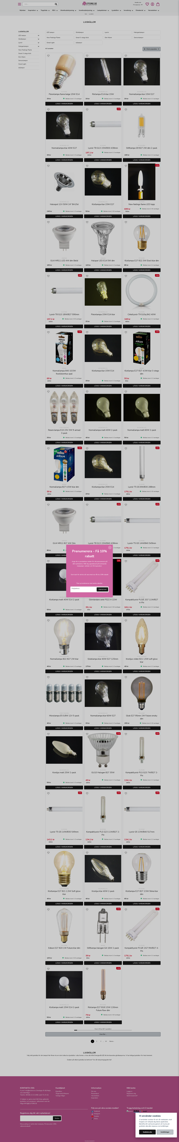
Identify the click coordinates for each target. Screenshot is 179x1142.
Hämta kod (102, 589)
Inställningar (165, 1132)
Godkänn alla (147, 1132)
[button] (110, 547)
